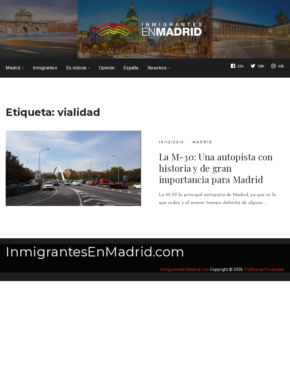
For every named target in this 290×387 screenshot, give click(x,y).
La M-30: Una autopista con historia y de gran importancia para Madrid (216, 168)
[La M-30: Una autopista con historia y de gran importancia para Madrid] (73, 168)
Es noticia (76, 68)
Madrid (13, 68)
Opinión (106, 68)
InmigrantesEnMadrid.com (95, 252)
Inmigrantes (45, 68)
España (130, 68)
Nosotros (157, 68)
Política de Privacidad (264, 269)
